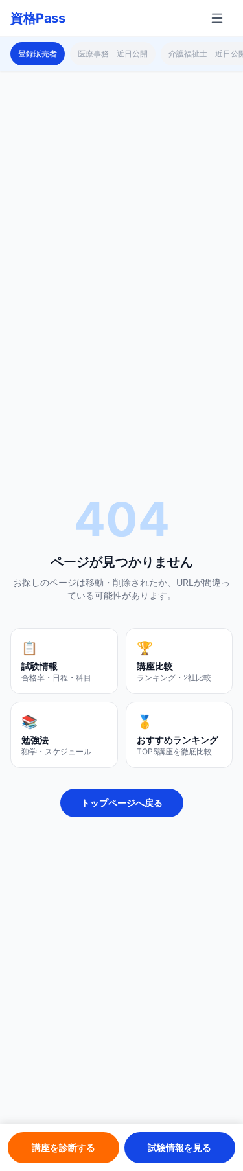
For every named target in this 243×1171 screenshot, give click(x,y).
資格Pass (37, 18)
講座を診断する (63, 1147)
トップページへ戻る (122, 802)
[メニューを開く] (217, 18)
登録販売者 (37, 53)
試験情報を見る (179, 1147)
